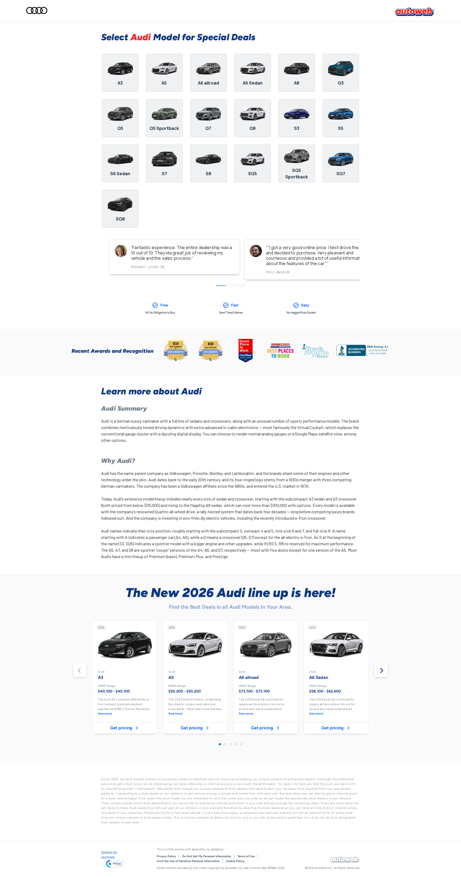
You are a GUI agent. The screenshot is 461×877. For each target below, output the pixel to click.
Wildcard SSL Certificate (109, 854)
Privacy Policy (166, 856)
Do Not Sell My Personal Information (206, 856)
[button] (115, 863)
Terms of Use (246, 856)
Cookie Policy (235, 861)
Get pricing (121, 727)
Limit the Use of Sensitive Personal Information (188, 861)
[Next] (381, 670)
